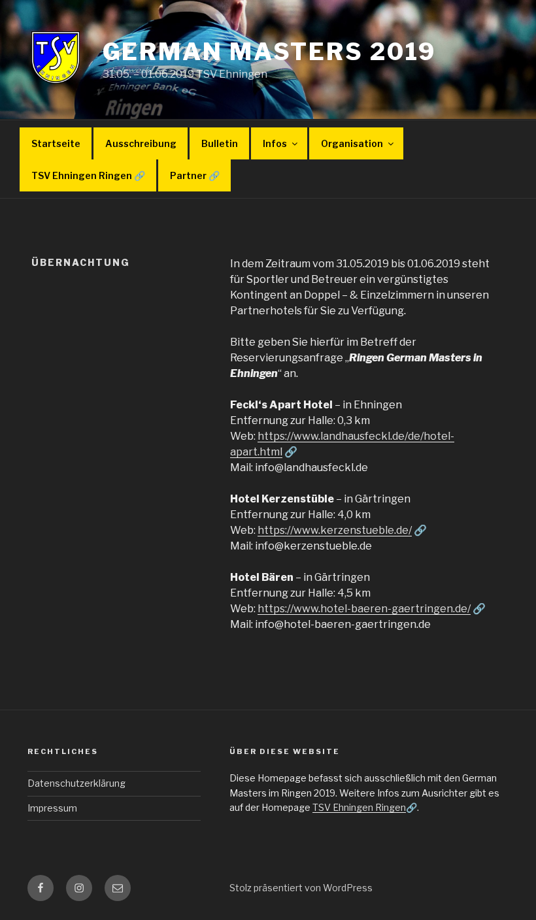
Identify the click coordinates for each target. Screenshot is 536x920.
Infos (275, 143)
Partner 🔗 (195, 175)
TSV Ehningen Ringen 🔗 (88, 175)
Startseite (55, 143)
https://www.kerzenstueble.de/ (335, 530)
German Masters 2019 (270, 51)
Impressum (52, 807)
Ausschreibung (140, 143)
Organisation (352, 143)
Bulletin (219, 143)
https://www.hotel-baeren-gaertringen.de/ (364, 608)
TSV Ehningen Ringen (359, 807)
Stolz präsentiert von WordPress (301, 887)
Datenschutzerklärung (76, 783)
